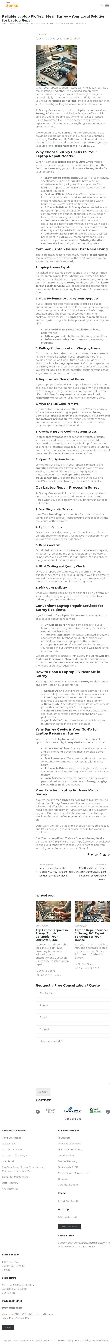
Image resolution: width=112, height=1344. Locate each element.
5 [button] (75, 1119)
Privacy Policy (82, 1340)
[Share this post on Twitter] (92, 854)
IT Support (64, 1137)
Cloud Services (66, 1155)
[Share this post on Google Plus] (96, 854)
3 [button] (70, 1119)
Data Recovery (10, 1183)
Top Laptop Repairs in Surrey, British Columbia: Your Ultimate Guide (52, 935)
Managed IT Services (69, 1143)
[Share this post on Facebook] (88, 854)
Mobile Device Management (73, 1173)
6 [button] (78, 1119)
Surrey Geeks (48, 110)
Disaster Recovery (68, 1161)
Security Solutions (68, 1185)
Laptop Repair (42, 925)
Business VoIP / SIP (68, 1167)
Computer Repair (11, 1137)
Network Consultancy (70, 1149)
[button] (38, 1112)
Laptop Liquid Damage (14, 1155)
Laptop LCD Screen (12, 1149)
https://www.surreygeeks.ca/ (93, 841)
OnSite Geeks (47, 38)
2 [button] (68, 1119)
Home (4, 24)
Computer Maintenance (15, 1177)
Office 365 (63, 1179)
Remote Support (69, 1227)
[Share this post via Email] (104, 854)
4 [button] (73, 1119)
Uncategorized (15, 24)
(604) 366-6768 (57, 841)
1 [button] (65, 1119)
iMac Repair (8, 1161)
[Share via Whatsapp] (108, 854)
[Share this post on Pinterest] (100, 854)
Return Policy (65, 1340)
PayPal (8, 1327)
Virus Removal (10, 1188)
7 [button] (80, 1119)
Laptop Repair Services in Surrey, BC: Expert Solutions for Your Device (91, 935)
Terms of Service (101, 1340)
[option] (58, 1110)
